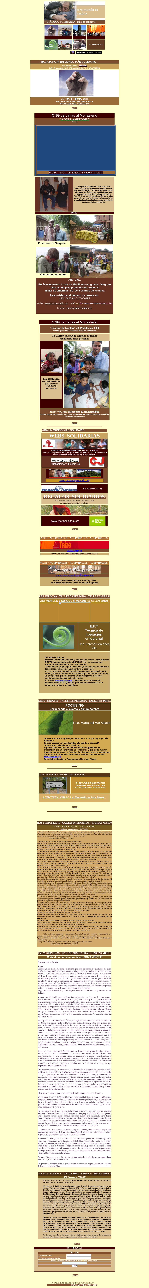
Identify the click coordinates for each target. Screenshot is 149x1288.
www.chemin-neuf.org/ (74, 575)
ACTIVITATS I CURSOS (57, 797)
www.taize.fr (74, 550)
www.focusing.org (52, 757)
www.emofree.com (63, 680)
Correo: (61, 308)
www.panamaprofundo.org (74, 480)
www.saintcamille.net (56, 303)
